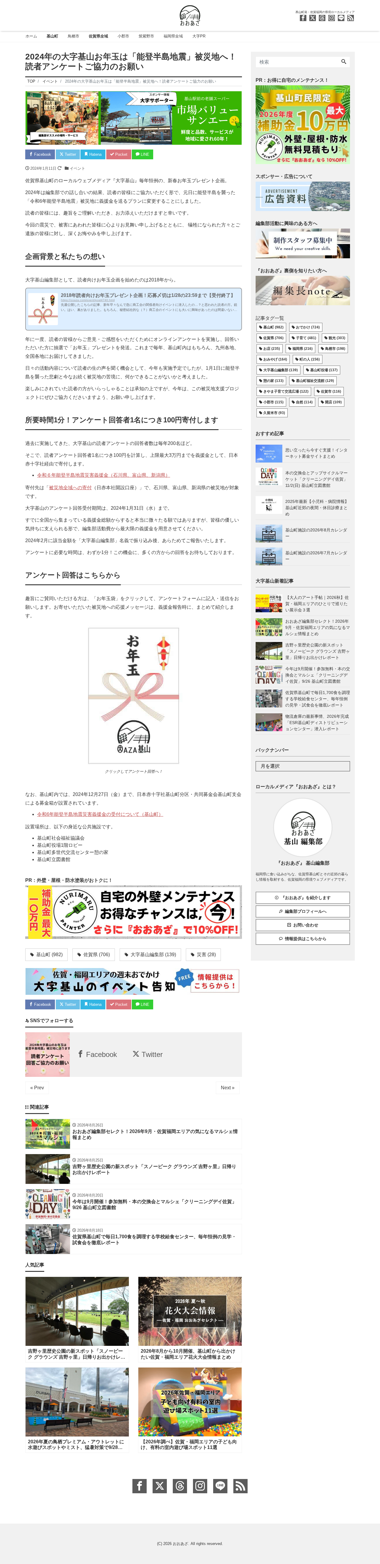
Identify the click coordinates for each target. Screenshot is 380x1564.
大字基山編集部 (152, 954)
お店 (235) (271, 349)
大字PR (198, 36)
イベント (77, 168)
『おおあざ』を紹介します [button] (306, 897)
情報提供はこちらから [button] (306, 938)
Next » (228, 1087)
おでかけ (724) (308, 327)
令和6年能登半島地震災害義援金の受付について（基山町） (100, 814)
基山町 (52, 36)
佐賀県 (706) (273, 338)
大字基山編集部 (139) (280, 370)
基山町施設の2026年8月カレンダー (316, 533)
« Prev (37, 1087)
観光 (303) (337, 338)
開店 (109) (333, 402)
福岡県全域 (173, 36)
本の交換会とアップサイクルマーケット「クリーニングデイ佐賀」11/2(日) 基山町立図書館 (316, 479)
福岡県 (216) (302, 349)
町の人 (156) (310, 359)
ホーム (31, 36)
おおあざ (180, 1543)
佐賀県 (96, 954)
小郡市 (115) (273, 402)
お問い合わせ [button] (305, 925)
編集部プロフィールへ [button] (306, 911)
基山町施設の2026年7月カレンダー (316, 555)
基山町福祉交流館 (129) (315, 381)
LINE (144, 154)
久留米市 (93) (274, 413)
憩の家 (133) (273, 381)
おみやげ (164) (275, 359)
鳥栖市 (73, 36)
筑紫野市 (146, 36)
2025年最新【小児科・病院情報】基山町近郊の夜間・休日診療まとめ (317, 507)
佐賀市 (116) (331, 391)
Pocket (120, 154)
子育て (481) (306, 338)
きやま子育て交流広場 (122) (285, 391)
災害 (206, 954)
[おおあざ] (190, 15)
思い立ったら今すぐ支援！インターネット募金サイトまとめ (316, 453)
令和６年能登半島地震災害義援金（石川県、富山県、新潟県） (103, 475)
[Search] (344, 62)
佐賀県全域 (98, 36)
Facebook (42, 154)
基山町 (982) (273, 327)
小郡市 (123, 36)
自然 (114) (304, 402)
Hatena (95, 154)
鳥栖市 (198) (335, 349)
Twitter (70, 154)
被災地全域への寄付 (70, 487)
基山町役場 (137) (324, 370)
